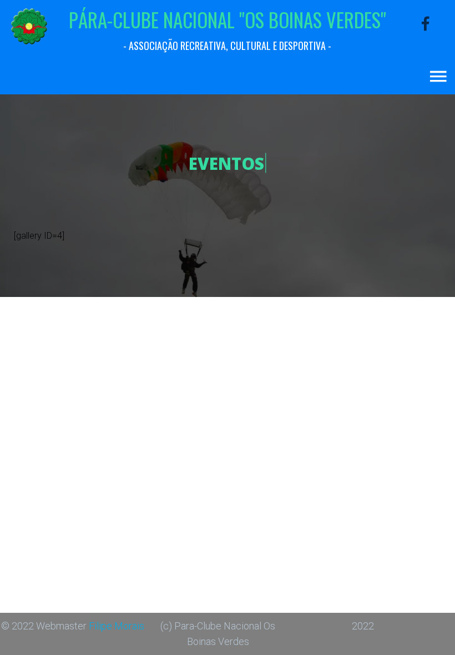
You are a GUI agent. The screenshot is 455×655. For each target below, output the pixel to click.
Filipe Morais (116, 626)
